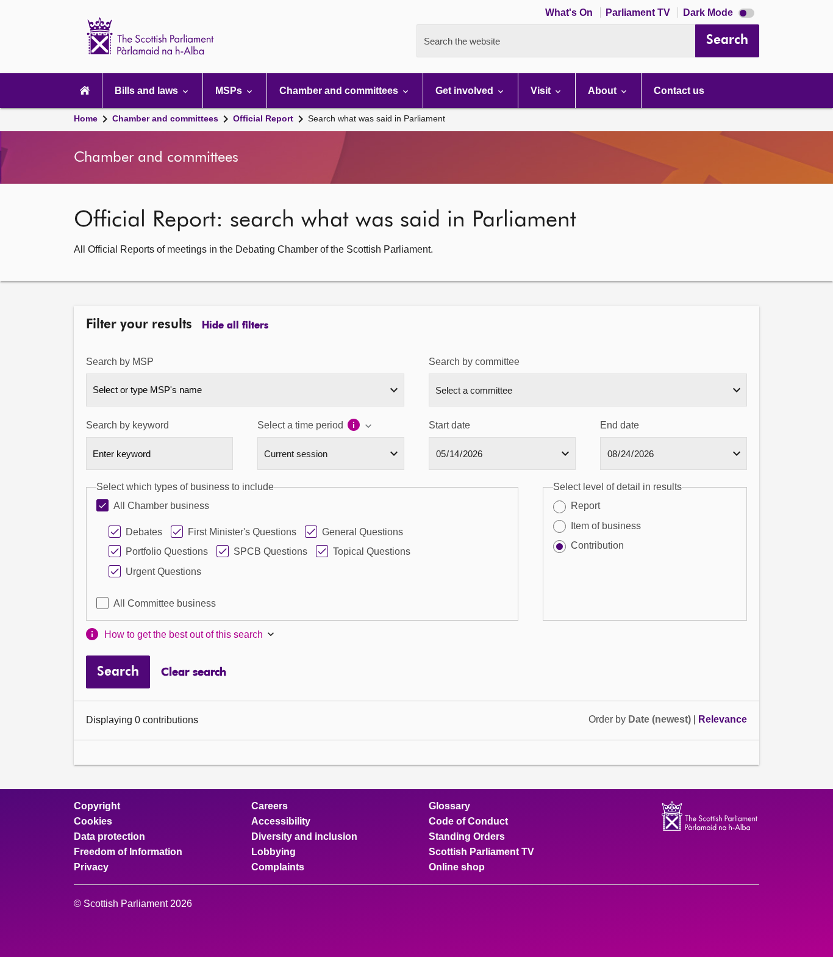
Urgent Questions (163, 571)
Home (86, 118)
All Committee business (164, 603)
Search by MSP (120, 361)
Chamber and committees (165, 118)
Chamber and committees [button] (340, 90)
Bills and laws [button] (148, 90)
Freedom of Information (128, 852)
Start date (449, 425)
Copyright (97, 806)
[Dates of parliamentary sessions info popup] (360, 426)
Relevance (722, 719)
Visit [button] (542, 90)
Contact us (679, 90)
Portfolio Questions (167, 551)
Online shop (457, 867)
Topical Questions (371, 551)
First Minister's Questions (242, 532)
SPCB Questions (270, 551)
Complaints (277, 867)
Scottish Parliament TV (481, 852)
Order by (608, 719)
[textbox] (245, 389)
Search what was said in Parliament (376, 118)
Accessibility (280, 821)
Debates (144, 532)
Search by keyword (127, 425)
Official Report (263, 118)
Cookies (93, 821)
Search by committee (474, 361)
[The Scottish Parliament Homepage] (85, 90)
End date (619, 425)
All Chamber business (161, 505)
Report (585, 505)
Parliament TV (639, 12)
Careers (269, 806)
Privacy (91, 867)
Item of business (606, 526)
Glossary (449, 806)
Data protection (109, 837)
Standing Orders (467, 837)
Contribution (597, 545)
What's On (570, 12)
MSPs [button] (230, 90)
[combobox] (245, 390)
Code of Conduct (468, 821)
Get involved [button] (465, 90)
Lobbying (273, 852)
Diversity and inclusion (304, 837)
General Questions (362, 532)
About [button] (603, 90)
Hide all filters (235, 326)
